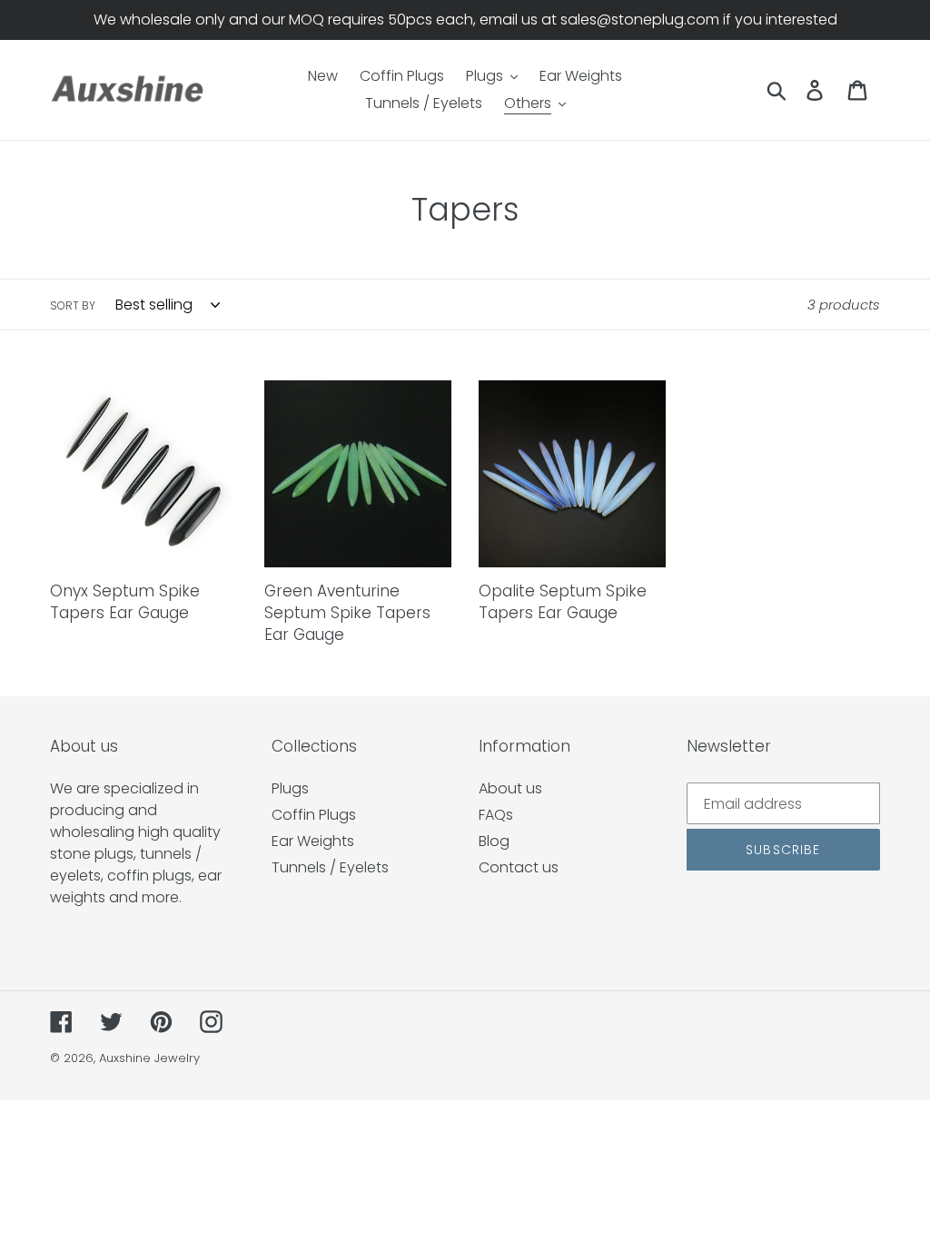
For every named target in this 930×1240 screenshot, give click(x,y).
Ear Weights (313, 841)
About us (510, 788)
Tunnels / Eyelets (330, 867)
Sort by (72, 305)
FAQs (496, 814)
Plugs (290, 788)
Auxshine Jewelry (149, 1058)
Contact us (519, 867)
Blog (494, 841)
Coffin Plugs (314, 814)
